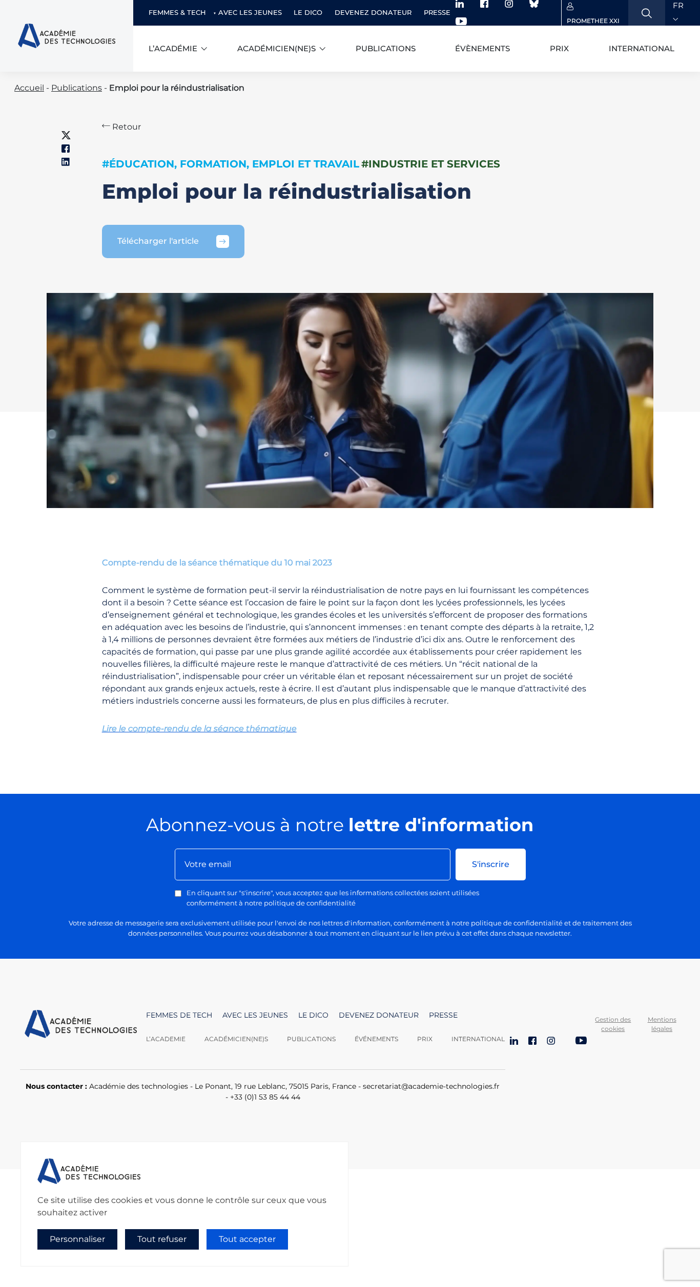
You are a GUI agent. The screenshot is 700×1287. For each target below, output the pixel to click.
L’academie (166, 1039)
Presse (437, 12)
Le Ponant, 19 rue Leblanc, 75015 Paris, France (275, 1086)
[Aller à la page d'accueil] (80, 1027)
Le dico (308, 12)
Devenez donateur (373, 12)
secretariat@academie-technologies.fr (431, 1086)
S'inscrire (490, 864)
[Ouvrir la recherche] (646, 13)
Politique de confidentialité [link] (66, 1259)
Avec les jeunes (250, 12)
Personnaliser (77, 1239)
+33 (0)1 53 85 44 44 (265, 1097)
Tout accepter (247, 1239)
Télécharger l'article (158, 241)
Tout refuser (162, 1239)
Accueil (29, 88)
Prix (559, 48)
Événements (376, 1039)
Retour (125, 127)
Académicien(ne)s (276, 48)
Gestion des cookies (613, 1024)
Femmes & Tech (177, 12)
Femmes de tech (179, 1015)
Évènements (482, 48)
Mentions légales (662, 1024)
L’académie (173, 48)
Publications (386, 48)
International (641, 48)
